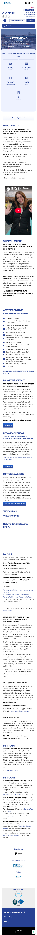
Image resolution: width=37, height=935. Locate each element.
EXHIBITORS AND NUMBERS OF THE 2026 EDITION (18, 372)
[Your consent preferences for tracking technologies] (34, 932)
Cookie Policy (18, 932)
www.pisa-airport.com (10, 816)
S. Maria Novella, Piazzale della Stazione (16, 595)
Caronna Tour (28, 809)
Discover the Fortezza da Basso (15, 504)
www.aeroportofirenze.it (11, 794)
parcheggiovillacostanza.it (20, 711)
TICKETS (30, 21)
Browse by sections (18, 118)
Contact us (8, 425)
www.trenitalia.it (12, 770)
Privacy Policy (18, 930)
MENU (7, 26)
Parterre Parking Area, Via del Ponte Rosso (18, 597)
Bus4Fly (8, 811)
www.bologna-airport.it (11, 835)
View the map (11, 515)
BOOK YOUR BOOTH (17, 21)
